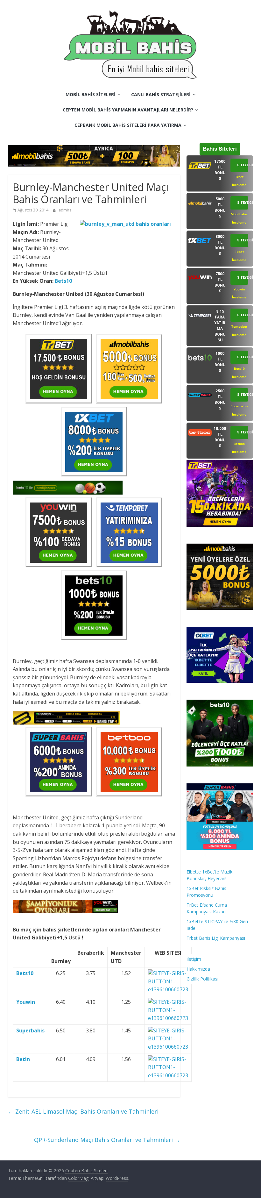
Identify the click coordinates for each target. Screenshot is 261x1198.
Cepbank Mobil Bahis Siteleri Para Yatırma (127, 125)
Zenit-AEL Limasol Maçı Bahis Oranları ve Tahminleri (83, 1111)
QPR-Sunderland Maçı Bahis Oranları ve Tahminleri (107, 1140)
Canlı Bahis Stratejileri (161, 94)
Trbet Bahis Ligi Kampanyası (216, 938)
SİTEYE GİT (243, 165)
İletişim (194, 959)
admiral (66, 210)
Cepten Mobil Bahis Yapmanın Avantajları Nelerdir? (128, 110)
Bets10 (63, 280)
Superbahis (30, 1030)
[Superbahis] (168, 1030)
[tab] (220, 173)
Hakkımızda (198, 969)
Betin (23, 1059)
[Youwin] (168, 1001)
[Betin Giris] (168, 1059)
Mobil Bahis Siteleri (91, 94)
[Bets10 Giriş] (168, 973)
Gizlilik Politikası (202, 979)
